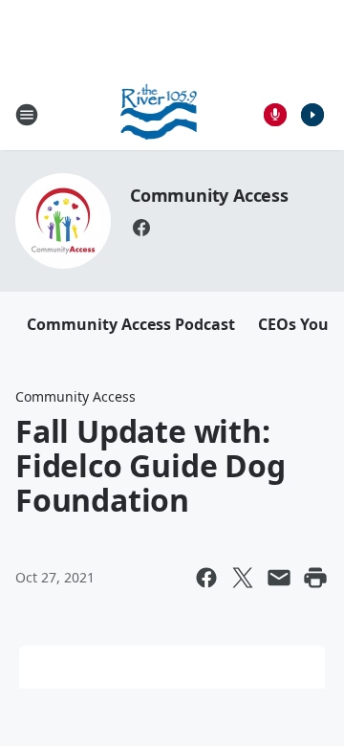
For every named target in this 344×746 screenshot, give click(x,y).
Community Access (209, 195)
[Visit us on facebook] (141, 227)
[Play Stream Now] (312, 114)
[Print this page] (315, 577)
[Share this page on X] (242, 577)
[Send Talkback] (275, 114)
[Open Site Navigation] (26, 114)
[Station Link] (159, 114)
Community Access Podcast (131, 324)
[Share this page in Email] (279, 577)
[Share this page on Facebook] (206, 577)
